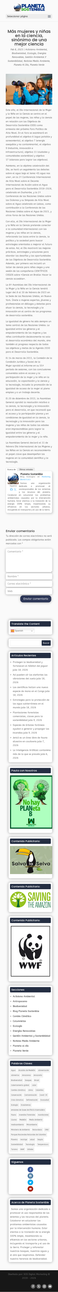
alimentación (43, 1070)
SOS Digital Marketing (35, 1274)
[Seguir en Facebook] (33, 1286)
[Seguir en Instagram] (44, 1286)
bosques (28, 1080)
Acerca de (11, 469)
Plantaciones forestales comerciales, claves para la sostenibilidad (28, 716)
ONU (47, 1130)
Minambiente (32, 1125)
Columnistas (19, 1021)
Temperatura (42, 1144)
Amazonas (26, 1075)
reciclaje (23, 1140)
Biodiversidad (19, 53)
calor (34, 1085)
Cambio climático (18, 1090)
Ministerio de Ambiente (20, 1130)
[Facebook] (11, 489)
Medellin (23, 1120)
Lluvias (14, 1120)
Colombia (39, 1090)
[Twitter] (15, 489)
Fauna (13, 1115)
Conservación (16, 1095)
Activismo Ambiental (36, 49)
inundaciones (43, 1115)
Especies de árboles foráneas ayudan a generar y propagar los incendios (31, 729)
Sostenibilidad (17, 1144)
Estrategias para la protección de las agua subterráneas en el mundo (31, 704)
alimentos (15, 1075)
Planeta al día (21, 64)
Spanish (18, 631)
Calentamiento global (20, 1085)
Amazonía (38, 1075)
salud (32, 1140)
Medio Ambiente (35, 1120)
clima (30, 1090)
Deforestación (32, 1100)
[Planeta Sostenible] (13, 482)
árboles (30, 1149)
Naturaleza (37, 1130)
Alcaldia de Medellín (26, 1070)
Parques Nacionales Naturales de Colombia (28, 1135)
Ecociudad (45, 1100)
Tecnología (30, 1144)
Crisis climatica (17, 1100)
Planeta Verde (37, 64)
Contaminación (30, 1095)
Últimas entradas (26, 469)
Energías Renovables (24, 1031)
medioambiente (17, 1125)
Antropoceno (20, 1001)
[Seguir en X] (38, 1286)
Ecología (31, 53)
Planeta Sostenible (31, 474)
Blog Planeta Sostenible (26, 1011)
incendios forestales (27, 1115)
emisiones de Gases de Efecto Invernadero (28, 1110)
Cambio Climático (22, 1016)
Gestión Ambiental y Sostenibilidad (31, 1036)
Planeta (14, 1140)
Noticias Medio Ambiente (37, 61)
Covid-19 (43, 1095)
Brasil (36, 1080)
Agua (13, 1070)
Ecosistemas (26, 1105)
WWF (22, 1149)
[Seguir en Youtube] (50, 1286)
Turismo (14, 1149)
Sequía (40, 1140)
